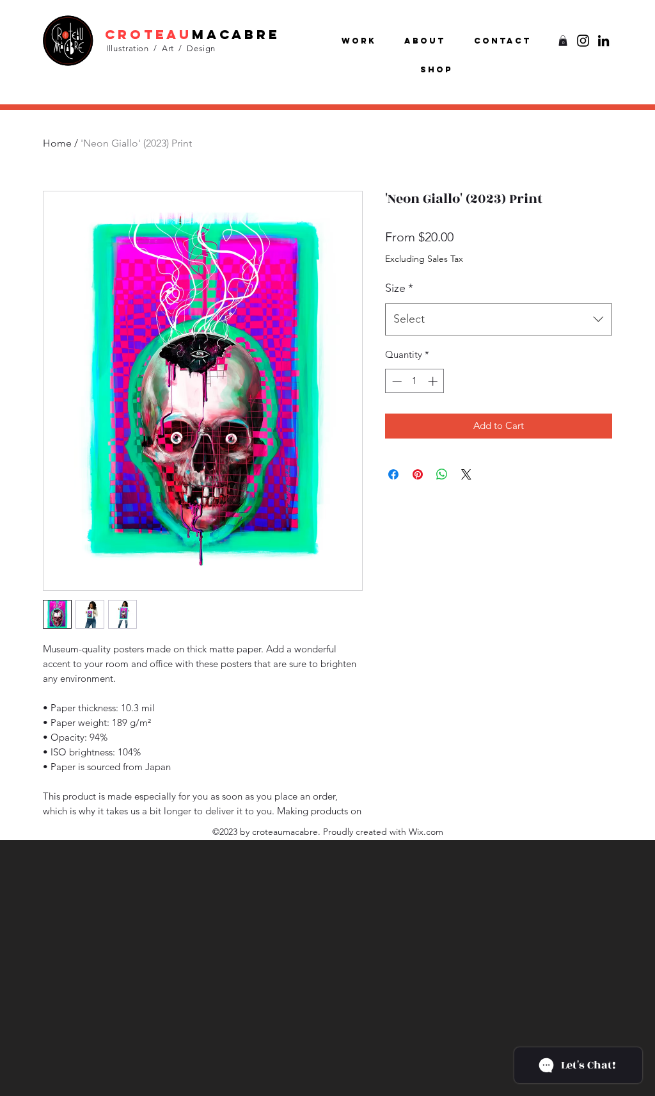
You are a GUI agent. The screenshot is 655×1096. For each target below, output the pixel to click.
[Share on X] (466, 474)
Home (57, 143)
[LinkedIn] (604, 41)
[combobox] (498, 319)
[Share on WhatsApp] (442, 474)
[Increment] (434, 381)
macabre (236, 34)
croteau (148, 34)
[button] (562, 40)
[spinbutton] (414, 381)
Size (399, 288)
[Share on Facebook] (393, 474)
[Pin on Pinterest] (417, 474)
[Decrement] (395, 381)
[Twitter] (583, 41)
